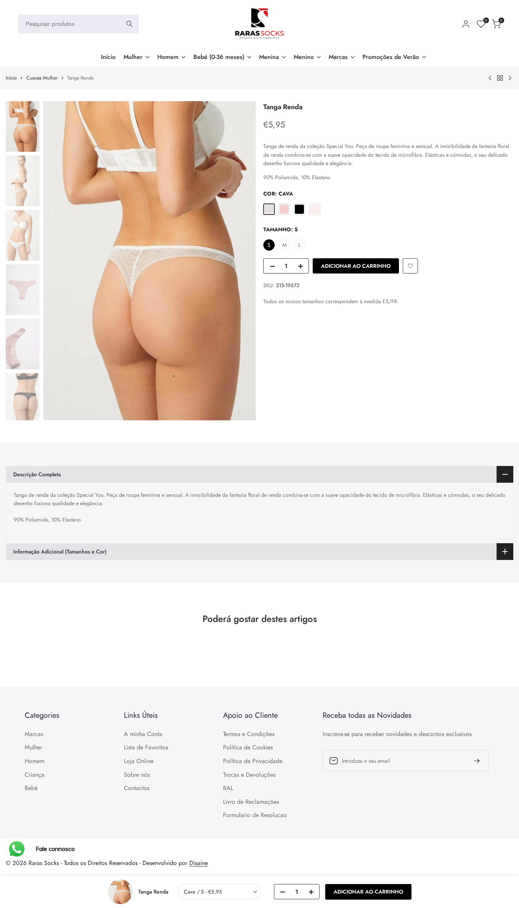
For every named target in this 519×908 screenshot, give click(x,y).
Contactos (136, 788)
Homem (34, 761)
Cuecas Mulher (42, 77)
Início (11, 77)
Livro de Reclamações (251, 801)
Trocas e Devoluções (249, 774)
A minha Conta (143, 734)
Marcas (34, 734)
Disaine (198, 863)
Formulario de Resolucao (255, 815)
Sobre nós (137, 774)
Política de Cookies (248, 747)
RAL (228, 788)
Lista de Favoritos (146, 747)
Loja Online (138, 761)
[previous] (58, 260)
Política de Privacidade (252, 761)
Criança (34, 774)
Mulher (33, 747)
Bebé (31, 788)
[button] (410, 266)
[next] (240, 260)
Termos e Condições (248, 734)
